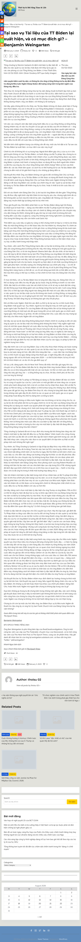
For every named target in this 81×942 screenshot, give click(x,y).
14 (50, 900)
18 (19, 903)
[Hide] (1, 48)
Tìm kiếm (72, 802)
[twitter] (10, 56)
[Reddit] (2, 21)
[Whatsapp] (2, 41)
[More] (2, 45)
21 (50, 903)
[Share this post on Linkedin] (16, 56)
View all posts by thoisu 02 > (28, 685)
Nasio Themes (43, 939)
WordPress (63, 939)
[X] (2, 17)
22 (61, 903)
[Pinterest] (2, 29)
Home (6, 24)
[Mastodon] (2, 33)
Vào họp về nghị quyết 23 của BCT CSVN (21, 820)
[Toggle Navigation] (76, 8)
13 (40, 900)
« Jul (39, 917)
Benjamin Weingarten (13, 620)
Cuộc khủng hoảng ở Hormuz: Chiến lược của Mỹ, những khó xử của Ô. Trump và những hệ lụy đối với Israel (19, 741)
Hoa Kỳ (13, 734)
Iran (19, 734)
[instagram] (36, 931)
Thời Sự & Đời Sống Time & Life (32, 7)
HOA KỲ (64, 61)
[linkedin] (44, 931)
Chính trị (13, 774)
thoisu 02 (27, 51)
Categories (8, 862)
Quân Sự (51, 734)
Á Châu (5, 774)
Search (7, 798)
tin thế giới (56, 51)
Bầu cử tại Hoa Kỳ (16, 24)
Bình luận (5, 734)
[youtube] (49, 931)
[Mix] (2, 37)
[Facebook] (2, 13)
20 (40, 903)
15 (61, 900)
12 (29, 900)
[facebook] (5, 56)
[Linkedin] (2, 25)
